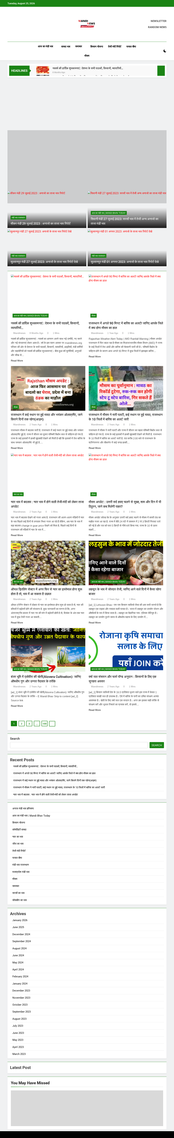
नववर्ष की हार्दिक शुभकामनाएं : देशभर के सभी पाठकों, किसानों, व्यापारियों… (88, 68)
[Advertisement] (87, 103)
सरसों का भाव (18, 893)
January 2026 (19, 920)
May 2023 (17, 1039)
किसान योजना (96, 46)
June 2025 (18, 927)
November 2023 (21, 997)
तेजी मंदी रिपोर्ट (114, 46)
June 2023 (18, 1032)
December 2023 (21, 990)
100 (44, 723)
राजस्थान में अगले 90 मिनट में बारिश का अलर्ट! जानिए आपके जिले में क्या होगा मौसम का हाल (54, 773)
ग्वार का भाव (18, 494)
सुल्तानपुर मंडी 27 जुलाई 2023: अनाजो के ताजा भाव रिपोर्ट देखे (44, 262)
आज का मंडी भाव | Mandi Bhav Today (109, 213)
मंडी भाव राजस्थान (18, 217)
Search (15, 738)
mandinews (19, 333)
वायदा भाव (65, 46)
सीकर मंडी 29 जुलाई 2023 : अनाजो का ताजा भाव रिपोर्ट (41, 223)
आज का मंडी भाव (45, 46)
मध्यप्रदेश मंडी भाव (20, 871)
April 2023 (18, 1047)
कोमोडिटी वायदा (19, 829)
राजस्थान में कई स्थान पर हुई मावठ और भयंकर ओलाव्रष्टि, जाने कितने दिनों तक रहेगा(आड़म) (55, 780)
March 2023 (19, 1054)
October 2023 (20, 1004)
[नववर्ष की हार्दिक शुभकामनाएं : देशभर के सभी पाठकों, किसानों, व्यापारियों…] (42, 69)
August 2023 (19, 1018)
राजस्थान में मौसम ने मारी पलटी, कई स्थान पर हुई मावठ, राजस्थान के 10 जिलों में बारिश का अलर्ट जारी (59, 787)
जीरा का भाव (17, 843)
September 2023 (21, 1011)
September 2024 (21, 941)
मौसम (86, 55)
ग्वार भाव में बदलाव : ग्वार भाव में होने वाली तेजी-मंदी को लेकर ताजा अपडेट (45, 794)
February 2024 (20, 976)
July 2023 (17, 1025)
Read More (17, 360)
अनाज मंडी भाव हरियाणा (23, 808)
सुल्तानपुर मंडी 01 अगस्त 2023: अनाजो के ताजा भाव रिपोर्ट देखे (125, 262)
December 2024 (21, 934)
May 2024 (17, 962)
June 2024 (18, 955)
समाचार (78, 46)
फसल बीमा (131, 46)
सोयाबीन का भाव (19, 900)
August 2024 (19, 948)
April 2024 (18, 969)
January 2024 (19, 983)
